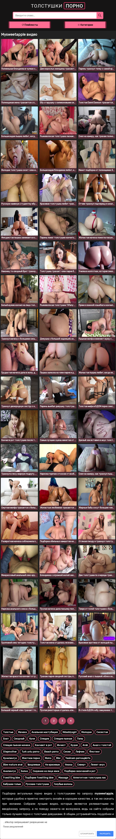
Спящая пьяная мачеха (16, 745)
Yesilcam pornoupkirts (77, 758)
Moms (48, 758)
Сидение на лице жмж (46, 771)
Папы (80, 738)
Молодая (86, 732)
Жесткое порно (31, 758)
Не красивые (52, 764)
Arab (85, 745)
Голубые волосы (63, 784)
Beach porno (51, 751)
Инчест (61, 745)
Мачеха (22, 732)
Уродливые (33, 764)
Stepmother (10, 751)
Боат (6, 738)
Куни (32, 738)
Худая (74, 745)
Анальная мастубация (45, 732)
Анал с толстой (102, 745)
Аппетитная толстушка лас (89, 777)
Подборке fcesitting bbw (39, 777)
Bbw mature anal (13, 764)
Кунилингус (10, 758)
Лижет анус (98, 764)
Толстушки (57, 6)
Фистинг (94, 751)
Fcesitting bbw (11, 777)
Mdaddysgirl (70, 732)
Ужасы (68, 764)
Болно (24, 771)
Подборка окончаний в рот (80, 771)
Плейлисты (31, 24)
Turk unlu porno (30, 751)
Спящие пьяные (63, 738)
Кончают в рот (43, 745)
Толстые (8, 732)
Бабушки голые (12, 784)
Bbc (58, 758)
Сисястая (102, 732)
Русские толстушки (37, 784)
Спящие (44, 738)
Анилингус (9, 771)
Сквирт (81, 764)
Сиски (67, 751)
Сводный (19, 738)
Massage (63, 777)
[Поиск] (100, 15)
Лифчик (80, 751)
